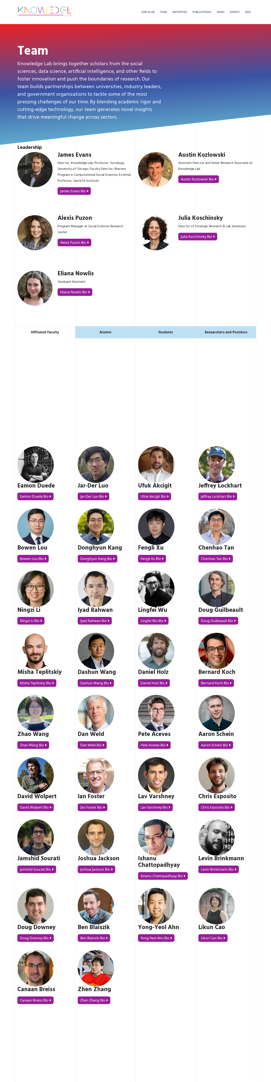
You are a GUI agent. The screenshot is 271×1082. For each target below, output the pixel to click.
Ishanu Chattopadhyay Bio (162, 876)
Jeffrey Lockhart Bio (216, 496)
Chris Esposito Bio (215, 807)
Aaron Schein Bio (214, 745)
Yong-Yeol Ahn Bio (155, 938)
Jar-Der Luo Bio (92, 496)
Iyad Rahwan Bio (93, 620)
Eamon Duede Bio (34, 496)
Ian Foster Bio (91, 807)
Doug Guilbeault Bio (217, 620)
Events (235, 12)
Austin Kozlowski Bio (198, 179)
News (220, 12)
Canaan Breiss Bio (34, 1000)
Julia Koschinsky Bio (197, 236)
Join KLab (148, 12)
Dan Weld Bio (91, 745)
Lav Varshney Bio (154, 807)
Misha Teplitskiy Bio (35, 683)
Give (248, 12)
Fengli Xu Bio (151, 558)
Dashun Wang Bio (94, 683)
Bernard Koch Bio (215, 683)
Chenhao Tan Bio (214, 558)
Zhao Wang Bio (32, 745)
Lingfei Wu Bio (152, 620)
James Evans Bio (73, 191)
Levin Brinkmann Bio (217, 869)
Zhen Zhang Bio (92, 1000)
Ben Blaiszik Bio (92, 938)
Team (163, 12)
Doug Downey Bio (34, 938)
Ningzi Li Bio (29, 620)
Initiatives (180, 12)
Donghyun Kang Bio (96, 558)
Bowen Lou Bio (32, 558)
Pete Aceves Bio (153, 745)
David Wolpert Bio (34, 807)
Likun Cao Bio (212, 938)
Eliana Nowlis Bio (74, 292)
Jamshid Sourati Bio (35, 869)
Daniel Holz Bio (153, 683)
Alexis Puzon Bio (73, 242)
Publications (201, 12)
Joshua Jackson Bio (95, 869)
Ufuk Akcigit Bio (153, 496)
